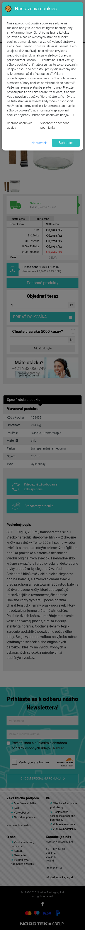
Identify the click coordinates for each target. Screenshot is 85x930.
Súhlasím (66, 143)
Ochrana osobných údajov (19, 125)
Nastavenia (39, 143)
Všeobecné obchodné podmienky (54, 125)
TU (72, 115)
